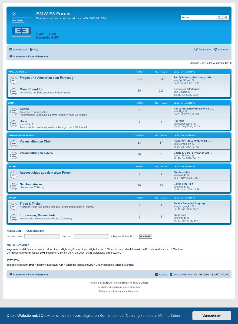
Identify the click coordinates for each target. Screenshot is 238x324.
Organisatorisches (21, 135)
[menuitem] (34, 49)
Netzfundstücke (31, 184)
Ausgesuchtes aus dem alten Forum (46, 172)
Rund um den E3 (18, 71)
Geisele (182, 91)
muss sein (180, 215)
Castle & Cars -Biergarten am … (193, 152)
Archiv (12, 166)
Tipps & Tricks (30, 203)
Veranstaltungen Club (35, 141)
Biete (23, 121)
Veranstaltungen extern (36, 153)
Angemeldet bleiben (123, 236)
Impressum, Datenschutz (38, 215)
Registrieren (34, 230)
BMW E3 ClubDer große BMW (47, 35)
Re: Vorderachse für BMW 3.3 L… (194, 108)
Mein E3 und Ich (31, 89)
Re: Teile (179, 120)
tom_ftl (182, 175)
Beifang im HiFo (183, 183)
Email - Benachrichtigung (189, 203)
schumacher (185, 123)
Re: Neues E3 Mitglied (187, 89)
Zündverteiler (182, 172)
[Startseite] (22, 23)
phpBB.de (135, 287)
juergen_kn (184, 143)
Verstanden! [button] (211, 315)
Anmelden (14, 230)
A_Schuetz (184, 155)
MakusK (129, 264)
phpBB (106, 282)
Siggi (181, 111)
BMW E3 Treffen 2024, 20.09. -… (193, 141)
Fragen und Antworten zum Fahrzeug (46, 77)
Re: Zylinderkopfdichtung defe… (194, 77)
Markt (12, 103)
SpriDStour (184, 80)
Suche (24, 109)
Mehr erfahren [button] (169, 315)
